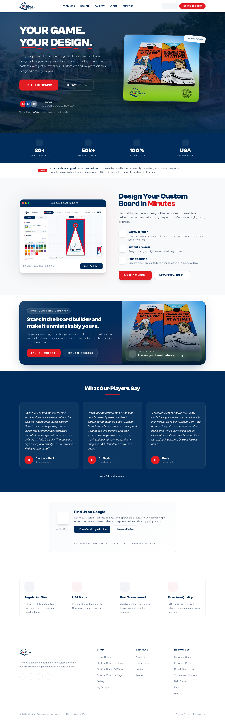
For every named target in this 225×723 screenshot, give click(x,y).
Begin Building (90, 266)
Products (69, 6)
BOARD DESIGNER (193, 6)
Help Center (180, 681)
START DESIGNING (39, 85)
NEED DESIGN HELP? (171, 275)
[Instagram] (31, 676)
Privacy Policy (182, 714)
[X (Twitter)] (40, 676)
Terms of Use (199, 714)
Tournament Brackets (185, 675)
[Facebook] (22, 676)
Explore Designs (80, 353)
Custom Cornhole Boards (111, 663)
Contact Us (141, 669)
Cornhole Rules (182, 663)
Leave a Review (125, 529)
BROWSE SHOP (77, 85)
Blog (176, 693)
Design (84, 6)
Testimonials (142, 663)
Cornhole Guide (182, 656)
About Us (140, 656)
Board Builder (104, 656)
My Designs (103, 687)
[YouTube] (48, 676)
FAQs (177, 687)
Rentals (139, 675)
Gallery (99, 6)
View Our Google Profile (93, 529)
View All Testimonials (111, 475)
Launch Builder (43, 353)
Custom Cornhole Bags (109, 675)
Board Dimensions (184, 669)
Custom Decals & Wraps (110, 669)
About (113, 6)
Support (128, 6)
